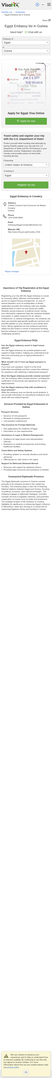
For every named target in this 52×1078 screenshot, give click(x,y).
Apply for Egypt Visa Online (26, 113)
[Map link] (26, 252)
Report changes (12, 271)
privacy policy (13, 1067)
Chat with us (35, 32)
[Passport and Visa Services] (10, 4)
